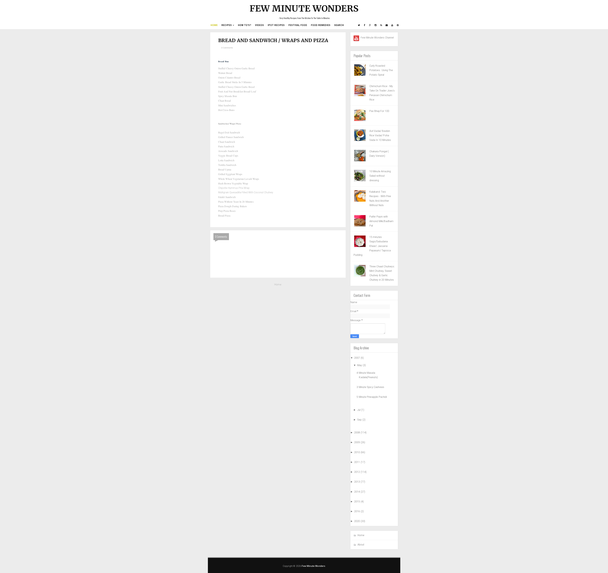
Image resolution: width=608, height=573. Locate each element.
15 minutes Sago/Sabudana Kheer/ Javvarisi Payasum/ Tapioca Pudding (372, 246)
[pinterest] (398, 25)
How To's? (244, 25)
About (361, 544)
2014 (357, 491)
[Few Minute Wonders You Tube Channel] (356, 38)
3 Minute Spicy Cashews (370, 387)
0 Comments (227, 48)
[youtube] (392, 25)
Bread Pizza (224, 215)
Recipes (227, 25)
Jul (359, 409)
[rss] (381, 25)
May (360, 365)
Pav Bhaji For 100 (379, 111)
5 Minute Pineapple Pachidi (372, 396)
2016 (357, 511)
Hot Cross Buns (226, 110)
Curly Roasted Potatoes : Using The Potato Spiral (381, 70)
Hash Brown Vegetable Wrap (233, 183)
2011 (357, 462)
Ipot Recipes (276, 25)
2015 (357, 501)
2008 (357, 432)
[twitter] (359, 25)
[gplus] (370, 25)
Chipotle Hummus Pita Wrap (234, 187)
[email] (386, 25)
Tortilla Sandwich (227, 165)
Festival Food (297, 25)
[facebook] (364, 25)
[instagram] (375, 25)
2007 (357, 357)
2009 (357, 442)
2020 (357, 521)
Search (339, 25)
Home (214, 25)
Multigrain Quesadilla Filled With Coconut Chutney (245, 192)
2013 (357, 481)
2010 (357, 452)
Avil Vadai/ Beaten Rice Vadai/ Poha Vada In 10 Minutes (380, 135)
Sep (359, 419)
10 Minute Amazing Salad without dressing (380, 176)
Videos (259, 25)
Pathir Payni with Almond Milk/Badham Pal (381, 221)
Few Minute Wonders (304, 8)
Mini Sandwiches (227, 105)
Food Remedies (320, 25)
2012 (357, 471)
